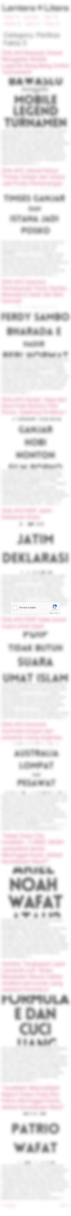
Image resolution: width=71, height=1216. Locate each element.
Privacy (51, 613)
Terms (56, 613)
